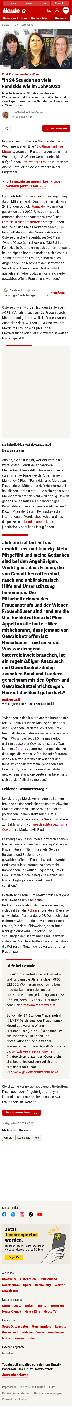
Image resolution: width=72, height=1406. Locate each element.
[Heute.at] (11, 10)
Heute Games (11, 1312)
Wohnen (27, 1332)
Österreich (10, 18)
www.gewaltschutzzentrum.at (35, 1072)
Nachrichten (11, 1285)
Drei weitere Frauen (37, 162)
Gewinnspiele (41, 1326)
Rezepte (60, 1326)
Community (43, 1285)
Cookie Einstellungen (15, 1399)
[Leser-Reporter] (49, 10)
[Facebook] (4, 1214)
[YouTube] (39, 1214)
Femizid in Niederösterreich (22, 222)
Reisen (19, 1338)
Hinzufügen (58, 293)
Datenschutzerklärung (16, 1393)
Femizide (38, 206)
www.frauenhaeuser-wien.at (33, 1051)
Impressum (9, 1387)
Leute (17, 1306)
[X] (13, 1214)
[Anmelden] (57, 10)
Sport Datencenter (15, 1326)
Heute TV (50, 1312)
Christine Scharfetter (29, 112)
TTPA (52, 1387)
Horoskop (57, 1306)
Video (31, 1338)
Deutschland (48, 1279)
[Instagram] (22, 1214)
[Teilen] (6, 128)
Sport (25, 18)
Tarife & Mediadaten (32, 1387)
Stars (6, 1306)
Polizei (32, 910)
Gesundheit (27, 25)
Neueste (60, 18)
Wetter (60, 1285)
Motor (6, 1338)
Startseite (6, 25)
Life (16, 25)
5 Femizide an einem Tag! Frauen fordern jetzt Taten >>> (34, 184)
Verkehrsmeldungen (50, 1332)
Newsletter (10, 1291)
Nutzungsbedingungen (48, 1393)
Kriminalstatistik (36, 522)
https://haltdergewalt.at (38, 1005)
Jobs (43, 3)
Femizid (8, 1138)
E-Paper (12, 3)
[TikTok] (31, 1214)
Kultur (29, 1306)
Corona (21, 749)
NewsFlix (59, 3)
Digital (42, 1306)
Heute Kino (32, 1312)
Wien (37, 1138)
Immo (28, 3)
